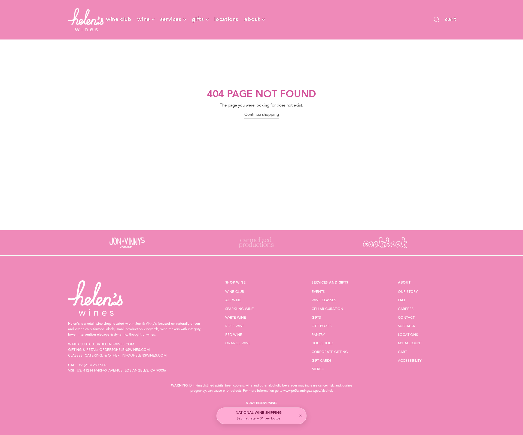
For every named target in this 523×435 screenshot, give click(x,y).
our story (408, 292)
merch (318, 369)
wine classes (324, 300)
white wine (235, 318)
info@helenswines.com (144, 355)
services (170, 19)
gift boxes (322, 326)
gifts (198, 19)
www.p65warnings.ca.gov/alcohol (307, 391)
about (252, 19)
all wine (233, 300)
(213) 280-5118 (95, 365)
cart (402, 352)
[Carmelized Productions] (256, 242)
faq (401, 300)
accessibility (410, 361)
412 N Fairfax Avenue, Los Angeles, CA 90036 (124, 370)
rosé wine (235, 326)
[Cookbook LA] (385, 242)
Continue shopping (261, 115)
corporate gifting (330, 352)
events (318, 292)
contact (406, 318)
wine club (118, 19)
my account (410, 343)
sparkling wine (239, 309)
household (322, 343)
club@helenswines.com (111, 344)
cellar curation (327, 309)
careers (405, 309)
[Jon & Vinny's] (127, 242)
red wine (233, 335)
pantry (318, 335)
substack (406, 326)
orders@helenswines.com (124, 350)
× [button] (300, 415)
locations (226, 19)
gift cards (322, 361)
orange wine (238, 343)
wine (143, 19)
